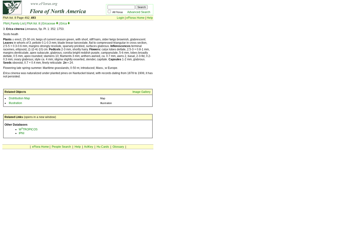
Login (120, 17)
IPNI (21, 133)
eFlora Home (40, 146)
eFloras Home (135, 17)
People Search (61, 146)
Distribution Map (19, 98)
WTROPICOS (28, 129)
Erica (63, 23)
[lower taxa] (57, 23)
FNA (6, 23)
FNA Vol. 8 (33, 23)
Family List (18, 23)
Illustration (15, 103)
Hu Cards (103, 146)
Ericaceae (48, 23)
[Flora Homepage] (46, 13)
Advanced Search (138, 12)
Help (150, 17)
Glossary (118, 146)
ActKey (88, 146)
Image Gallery (141, 92)
